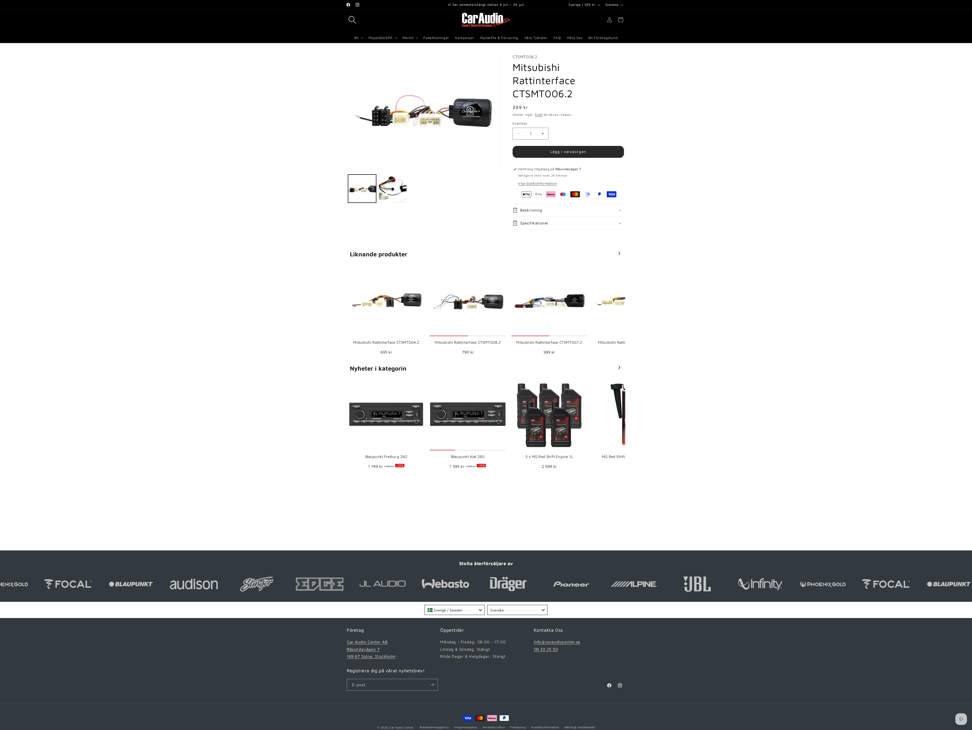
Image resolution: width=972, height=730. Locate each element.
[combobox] (454, 610)
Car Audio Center (402, 727)
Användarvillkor (494, 727)
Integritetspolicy (465, 727)
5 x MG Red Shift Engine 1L (549, 456)
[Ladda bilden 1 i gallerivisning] (362, 189)
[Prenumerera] (432, 685)
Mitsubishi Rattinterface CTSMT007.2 (549, 342)
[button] (352, 19)
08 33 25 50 (546, 649)
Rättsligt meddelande (579, 727)
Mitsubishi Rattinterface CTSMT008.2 (468, 342)
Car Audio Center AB (367, 642)
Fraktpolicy (518, 727)
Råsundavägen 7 (363, 649)
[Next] (619, 253)
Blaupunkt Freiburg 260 (386, 456)
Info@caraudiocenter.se (557, 642)
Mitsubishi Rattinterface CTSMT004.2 (386, 342)
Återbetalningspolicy (434, 727)
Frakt (539, 115)
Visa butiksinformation (537, 183)
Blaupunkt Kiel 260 (467, 456)
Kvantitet (520, 123)
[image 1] (386, 299)
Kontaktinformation (545, 727)
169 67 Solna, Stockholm (371, 656)
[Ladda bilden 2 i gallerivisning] (393, 189)
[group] (386, 310)
